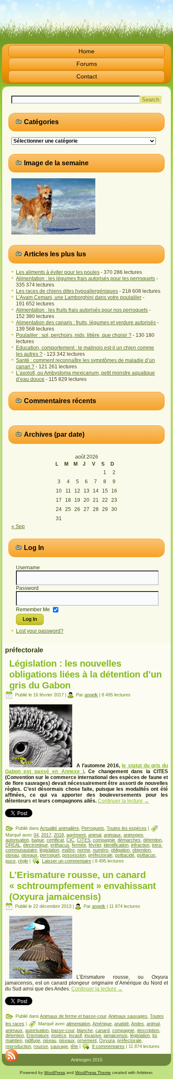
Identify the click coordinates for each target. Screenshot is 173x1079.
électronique (35, 844)
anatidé (121, 1023)
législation (49, 849)
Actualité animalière (59, 828)
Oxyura (107, 1040)
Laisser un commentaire (66, 860)
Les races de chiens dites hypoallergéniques (67, 291)
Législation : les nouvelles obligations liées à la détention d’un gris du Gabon (85, 674)
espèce (58, 1035)
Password (27, 588)
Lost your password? (39, 631)
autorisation (17, 839)
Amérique (102, 1023)
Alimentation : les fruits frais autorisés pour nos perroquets (82, 310)
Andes (137, 1023)
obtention (141, 849)
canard (102, 1030)
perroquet (50, 854)
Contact (86, 76)
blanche (85, 1030)
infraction (140, 844)
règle (23, 860)
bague (37, 839)
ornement (87, 1040)
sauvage (59, 1046)
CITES (83, 839)
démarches (129, 839)
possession (74, 854)
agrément (76, 834)
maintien (13, 1040)
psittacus (146, 854)
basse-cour (62, 1030)
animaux (112, 834)
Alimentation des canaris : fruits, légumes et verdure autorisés (86, 323)
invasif (75, 1035)
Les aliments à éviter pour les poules (58, 272)
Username (28, 568)
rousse (41, 1046)
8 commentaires (108, 1046)
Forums (86, 63)
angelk (91, 694)
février (95, 844)
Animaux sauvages (127, 1016)
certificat (55, 839)
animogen (133, 834)
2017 (46, 834)
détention (152, 839)
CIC (70, 839)
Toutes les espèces (127, 828)
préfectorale (100, 854)
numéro (100, 849)
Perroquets (92, 828)
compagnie (104, 839)
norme (83, 849)
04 (36, 834)
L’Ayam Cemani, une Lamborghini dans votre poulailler (79, 297)
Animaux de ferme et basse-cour (73, 1016)
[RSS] (11, 1055)
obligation (120, 849)
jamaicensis (116, 1035)
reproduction (18, 1046)
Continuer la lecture (123, 801)
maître (68, 849)
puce (10, 860)
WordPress (54, 1072)
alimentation (78, 1023)
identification (116, 844)
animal (94, 834)
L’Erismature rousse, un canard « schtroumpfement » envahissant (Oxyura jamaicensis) (82, 886)
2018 (59, 834)
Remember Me (33, 609)
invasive (92, 1035)
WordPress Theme (93, 1072)
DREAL (13, 844)
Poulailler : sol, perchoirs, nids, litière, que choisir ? (73, 335)
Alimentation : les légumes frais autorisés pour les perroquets (85, 278)
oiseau (12, 854)
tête (74, 1046)
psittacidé (124, 854)
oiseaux (29, 854)
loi (154, 1035)
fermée (79, 844)
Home (86, 51)
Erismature (37, 1035)
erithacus (59, 844)
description (148, 1030)
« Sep (18, 526)
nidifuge (32, 1040)
